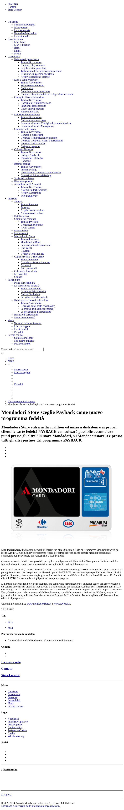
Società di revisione (24, 178)
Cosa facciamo (15, 39)
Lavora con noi (15, 335)
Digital (17, 50)
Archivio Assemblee (31, 192)
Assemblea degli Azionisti (27, 184)
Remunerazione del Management (37, 126)
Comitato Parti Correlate (33, 143)
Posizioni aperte (22, 343)
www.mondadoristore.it (39, 603)
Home (11, 358)
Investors (12, 198)
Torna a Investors (29, 204)
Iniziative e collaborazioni (34, 297)
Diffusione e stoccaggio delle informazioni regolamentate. (30, 806)
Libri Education (22, 45)
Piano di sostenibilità (24, 282)
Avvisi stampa (28, 227)
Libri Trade (20, 42)
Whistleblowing (16, 736)
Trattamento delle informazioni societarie (41, 71)
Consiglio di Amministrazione (29, 97)
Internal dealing (22, 163)
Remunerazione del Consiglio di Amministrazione (46, 123)
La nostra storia (22, 30)
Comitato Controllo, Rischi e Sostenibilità (42, 140)
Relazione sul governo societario (37, 74)
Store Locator (15, 9)
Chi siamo (13, 21)
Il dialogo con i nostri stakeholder (31, 300)
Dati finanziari (21, 216)
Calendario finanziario (25, 271)
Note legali (13, 718)
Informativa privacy (18, 721)
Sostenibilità (14, 279)
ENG (15, 4)
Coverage (26, 250)
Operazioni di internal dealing (36, 175)
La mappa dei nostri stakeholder (37, 308)
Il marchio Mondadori (25, 33)
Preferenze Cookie (17, 730)
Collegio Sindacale (23, 149)
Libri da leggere (22, 326)
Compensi (26, 161)
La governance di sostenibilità (36, 311)
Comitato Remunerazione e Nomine (39, 137)
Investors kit (20, 274)
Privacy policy (15, 724)
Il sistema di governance (26, 59)
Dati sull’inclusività (30, 294)
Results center (21, 230)
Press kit (18, 332)
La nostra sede (21, 36)
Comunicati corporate (25, 219)
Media (17, 53)
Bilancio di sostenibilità (26, 314)
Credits (11, 733)
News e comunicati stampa (27, 323)
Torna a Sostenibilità (31, 288)
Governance (14, 56)
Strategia (18, 201)
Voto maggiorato (29, 195)
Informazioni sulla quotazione (36, 245)
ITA (10, 4)
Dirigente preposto (30, 146)
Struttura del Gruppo (24, 24)
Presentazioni (21, 233)
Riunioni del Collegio (32, 158)
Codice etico (27, 88)
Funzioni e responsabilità (33, 105)
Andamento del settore (32, 213)
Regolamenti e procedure (33, 68)
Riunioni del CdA (30, 111)
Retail (17, 47)
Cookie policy (15, 727)
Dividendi (26, 265)
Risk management (23, 181)
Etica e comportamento (26, 79)
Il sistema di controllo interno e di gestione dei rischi (47, 94)
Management (20, 27)
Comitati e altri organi (25, 129)
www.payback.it (61, 603)
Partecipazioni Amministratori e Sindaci (41, 172)
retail (10, 627)
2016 (10, 622)
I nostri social (21, 329)
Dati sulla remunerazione (27, 114)
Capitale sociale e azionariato (29, 256)
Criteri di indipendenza (32, 108)
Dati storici (26, 248)
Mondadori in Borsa (24, 236)
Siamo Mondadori (23, 337)
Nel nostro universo (24, 340)
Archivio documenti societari (35, 76)
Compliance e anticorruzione (35, 91)
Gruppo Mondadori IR (32, 253)
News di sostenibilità (24, 317)
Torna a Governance (31, 62)
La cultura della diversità (26, 285)
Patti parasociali (29, 268)
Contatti (12, 6)
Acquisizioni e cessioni (32, 210)
